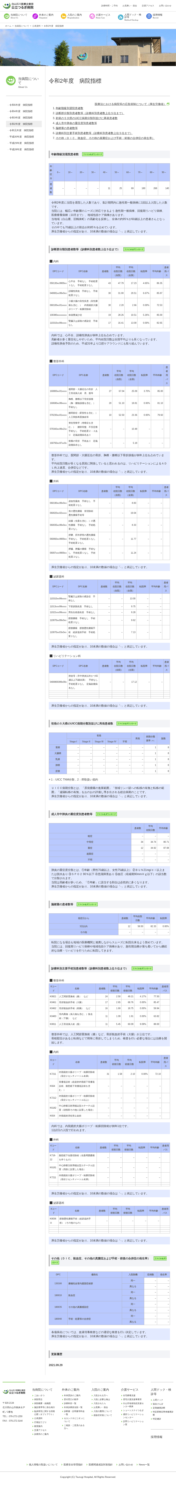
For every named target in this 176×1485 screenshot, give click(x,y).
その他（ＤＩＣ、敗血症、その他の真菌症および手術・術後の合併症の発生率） (105, 138)
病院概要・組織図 (42, 1403)
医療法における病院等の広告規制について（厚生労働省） (130, 104)
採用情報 (156, 1437)
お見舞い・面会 (130, 5)
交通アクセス (148, 5)
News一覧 (144, 1464)
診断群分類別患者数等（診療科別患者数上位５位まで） (90, 113)
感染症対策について (103, 1415)
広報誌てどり (40, 1422)
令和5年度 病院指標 (20, 104)
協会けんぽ (158, 1404)
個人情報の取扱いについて (43, 1464)
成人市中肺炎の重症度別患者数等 (76, 123)
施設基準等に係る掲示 (44, 1407)
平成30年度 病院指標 (21, 136)
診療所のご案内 (41, 1434)
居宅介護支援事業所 (132, 1399)
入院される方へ (101, 1395)
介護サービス (130, 1389)
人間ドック (158, 1400)
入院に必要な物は (102, 1399)
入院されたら (100, 1403)
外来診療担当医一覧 (73, 1407)
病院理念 (38, 1399)
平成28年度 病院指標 (21, 149)
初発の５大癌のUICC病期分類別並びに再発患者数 (87, 118)
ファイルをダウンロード (92, 154)
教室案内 (38, 1426)
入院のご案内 (100, 1389)
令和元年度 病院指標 (21, 130)
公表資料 (38, 1418)
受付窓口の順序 (71, 1399)
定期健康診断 (159, 1408)
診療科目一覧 (70, 1403)
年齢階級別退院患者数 (69, 108)
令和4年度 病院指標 (20, 111)
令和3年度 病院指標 (20, 117)
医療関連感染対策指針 (101, 1464)
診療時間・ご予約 (109, 5)
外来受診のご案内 (72, 1395)
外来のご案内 (70, 1389)
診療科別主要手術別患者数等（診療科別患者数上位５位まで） (94, 133)
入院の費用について (103, 1411)
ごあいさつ (39, 1395)
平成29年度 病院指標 (21, 143)
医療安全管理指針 (73, 1464)
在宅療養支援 (129, 1395)
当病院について (42, 1389)
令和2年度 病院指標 (20, 124)
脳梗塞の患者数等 (67, 128)
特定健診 (157, 1419)
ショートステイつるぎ (133, 1410)
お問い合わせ (165, 5)
